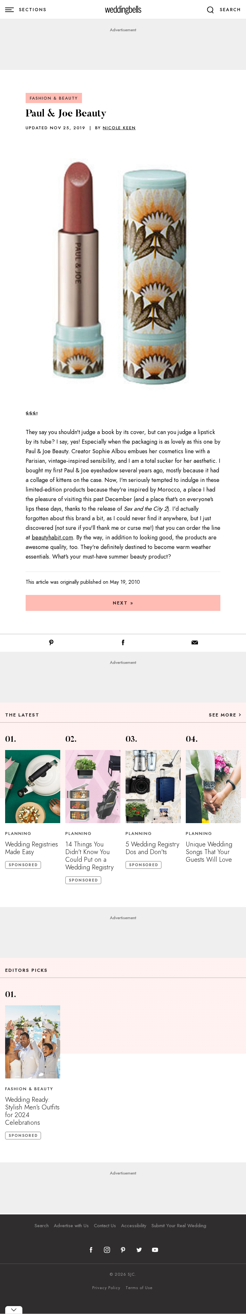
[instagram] (107, 1250)
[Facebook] (123, 644)
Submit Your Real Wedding (179, 1225)
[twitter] (139, 1250)
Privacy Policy (106, 1287)
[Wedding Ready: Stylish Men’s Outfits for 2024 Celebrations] (32, 1041)
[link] (123, 9)
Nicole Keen (119, 128)
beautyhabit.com (52, 537)
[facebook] (91, 1250)
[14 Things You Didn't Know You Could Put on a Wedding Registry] (92, 786)
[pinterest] (123, 1250)
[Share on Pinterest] (51, 644)
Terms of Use (139, 1287)
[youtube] (155, 1250)
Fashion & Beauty (54, 98)
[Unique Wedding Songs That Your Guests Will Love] (213, 786)
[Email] (195, 644)
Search (42, 1225)
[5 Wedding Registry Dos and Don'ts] (153, 786)
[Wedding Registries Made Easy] (32, 786)
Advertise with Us (71, 1225)
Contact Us (105, 1225)
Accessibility (133, 1225)
